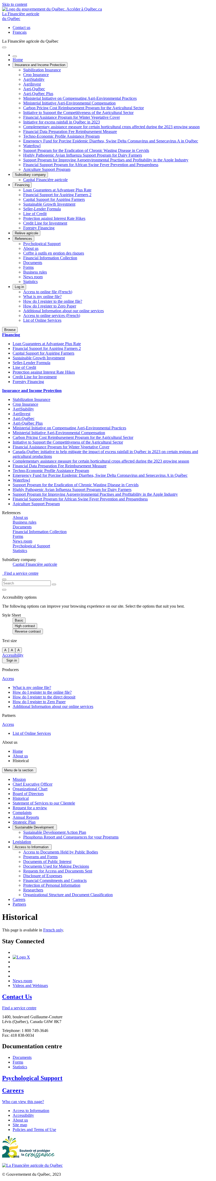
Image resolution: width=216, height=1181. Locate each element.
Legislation (22, 842)
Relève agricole (26, 233)
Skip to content (14, 4)
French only (53, 930)
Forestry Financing (39, 228)
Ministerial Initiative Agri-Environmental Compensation (69, 103)
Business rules (35, 272)
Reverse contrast (28, 631)
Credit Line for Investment (45, 223)
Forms (28, 267)
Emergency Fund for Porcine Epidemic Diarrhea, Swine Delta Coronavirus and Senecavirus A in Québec (110, 141)
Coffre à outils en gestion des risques (53, 253)
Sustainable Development (35, 827)
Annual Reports (26, 817)
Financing (22, 185)
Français (20, 32)
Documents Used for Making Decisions (56, 866)
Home (18, 59)
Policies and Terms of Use (34, 1129)
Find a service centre (20, 573)
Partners (19, 904)
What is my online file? (42, 296)
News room (33, 277)
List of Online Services (42, 320)
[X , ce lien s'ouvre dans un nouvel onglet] (21, 957)
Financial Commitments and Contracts (55, 880)
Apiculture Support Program (46, 169)
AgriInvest (32, 84)
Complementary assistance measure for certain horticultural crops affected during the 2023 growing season (111, 127)
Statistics (30, 281)
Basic (19, 620)
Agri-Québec (34, 89)
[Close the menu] (15, 56)
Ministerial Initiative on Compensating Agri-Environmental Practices (80, 98)
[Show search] (4, 579)
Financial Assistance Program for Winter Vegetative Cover (71, 117)
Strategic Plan (24, 822)
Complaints (22, 812)
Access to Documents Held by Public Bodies (60, 852)
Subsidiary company (30, 175)
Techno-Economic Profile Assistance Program (61, 136)
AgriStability (34, 79)
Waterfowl (32, 145)
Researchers (33, 890)
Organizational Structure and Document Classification (68, 894)
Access (8, 678)
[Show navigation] (4, 47)
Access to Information (32, 847)
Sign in (10, 660)
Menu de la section (19, 770)
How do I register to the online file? (52, 301)
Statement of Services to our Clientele (44, 803)
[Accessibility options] (4, 589)
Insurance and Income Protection (40, 65)
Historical (21, 798)
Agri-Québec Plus (38, 93)
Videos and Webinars (30, 985)
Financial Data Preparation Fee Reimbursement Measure (70, 131)
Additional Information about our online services (63, 311)
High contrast (25, 626)
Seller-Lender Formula (42, 209)
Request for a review (30, 808)
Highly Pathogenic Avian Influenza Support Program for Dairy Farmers (82, 155)
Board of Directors (28, 793)
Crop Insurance (36, 74)
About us (30, 248)
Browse (10, 330)
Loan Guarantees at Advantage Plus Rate (57, 190)
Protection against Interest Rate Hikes (54, 218)
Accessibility (12, 655)
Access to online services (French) (51, 315)
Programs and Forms (40, 857)
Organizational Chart (30, 789)
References (23, 239)
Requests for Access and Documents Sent (57, 871)
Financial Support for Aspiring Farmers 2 (57, 194)
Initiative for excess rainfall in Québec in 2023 (61, 122)
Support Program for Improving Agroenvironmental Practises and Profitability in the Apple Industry (105, 160)
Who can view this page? (23, 1101)
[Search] (54, 584)
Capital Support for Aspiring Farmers (54, 199)
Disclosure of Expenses (42, 876)
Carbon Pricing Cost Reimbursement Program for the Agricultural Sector (83, 108)
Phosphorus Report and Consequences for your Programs (71, 837)
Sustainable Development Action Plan (54, 832)
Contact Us (17, 996)
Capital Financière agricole (45, 179)
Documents (32, 262)
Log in (19, 287)
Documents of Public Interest (47, 861)
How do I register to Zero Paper (49, 306)
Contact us (21, 27)
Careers (19, 899)
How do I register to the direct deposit (44, 697)
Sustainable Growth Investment (49, 204)
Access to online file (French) (47, 292)
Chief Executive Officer (32, 784)
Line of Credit (35, 213)
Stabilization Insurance (42, 70)
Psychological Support (42, 243)
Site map (20, 1125)
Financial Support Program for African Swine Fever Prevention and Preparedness (90, 164)
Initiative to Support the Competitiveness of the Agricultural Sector (78, 112)
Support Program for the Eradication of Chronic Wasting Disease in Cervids (86, 150)
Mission (19, 779)
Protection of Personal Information (51, 885)
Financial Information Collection (50, 258)
